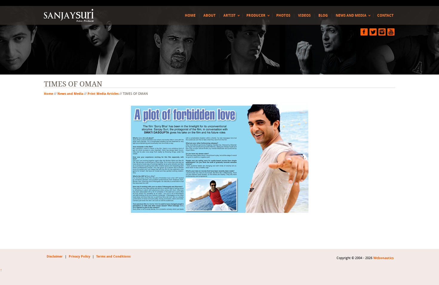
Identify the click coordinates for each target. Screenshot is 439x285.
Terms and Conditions (113, 256)
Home (190, 15)
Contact (385, 15)
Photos (283, 15)
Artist (229, 15)
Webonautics (383, 258)
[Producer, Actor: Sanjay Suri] (70, 15)
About (209, 15)
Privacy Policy (79, 256)
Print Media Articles (103, 94)
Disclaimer (55, 256)
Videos (304, 15)
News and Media (351, 15)
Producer (255, 15)
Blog (323, 15)
